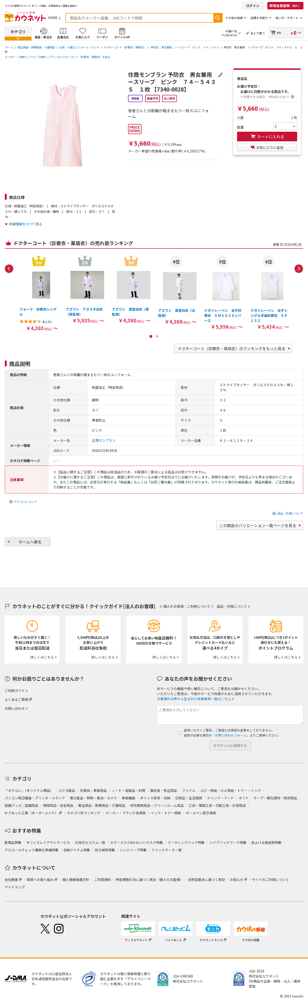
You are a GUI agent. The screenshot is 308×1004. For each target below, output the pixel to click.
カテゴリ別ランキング (84, 812)
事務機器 (128, 797)
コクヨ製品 (66, 790)
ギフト (244, 797)
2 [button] (157, 336)
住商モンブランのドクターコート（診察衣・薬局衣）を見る (74, 57)
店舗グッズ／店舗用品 (21, 805)
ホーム (9, 47)
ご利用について (199, 606)
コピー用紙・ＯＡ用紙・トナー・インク (230, 790)
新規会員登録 (285, 5)
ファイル (188, 790)
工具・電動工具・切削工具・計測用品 (217, 805)
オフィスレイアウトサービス (48, 842)
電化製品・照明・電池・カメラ (93, 797)
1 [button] (150, 336)
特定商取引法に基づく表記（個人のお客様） (149, 879)
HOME (53, 17)
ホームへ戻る (30, 542)
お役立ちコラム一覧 (90, 842)
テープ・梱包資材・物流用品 (275, 797)
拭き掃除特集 (105, 850)
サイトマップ (15, 887)
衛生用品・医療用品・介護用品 (36, 47)
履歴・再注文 (43, 37)
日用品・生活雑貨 (188, 797)
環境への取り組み (40, 879)
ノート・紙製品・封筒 (128, 790)
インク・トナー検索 (166, 812)
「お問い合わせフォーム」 (231, 735)
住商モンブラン (28, 57)
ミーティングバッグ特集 (186, 842)
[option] (39, 293)
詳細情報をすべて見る (25, 224)
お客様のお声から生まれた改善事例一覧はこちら (194, 698)
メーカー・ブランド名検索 (125, 812)
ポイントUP (122, 37)
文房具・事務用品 (93, 790)
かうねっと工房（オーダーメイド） (31, 812)
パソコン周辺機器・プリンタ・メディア (35, 797)
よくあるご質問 (16, 699)
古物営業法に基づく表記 (206, 879)
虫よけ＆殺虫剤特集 (266, 842)
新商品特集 (13, 842)
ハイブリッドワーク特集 (227, 842)
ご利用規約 (102, 879)
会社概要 (11, 879)
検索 (217, 17)
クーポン (102, 37)
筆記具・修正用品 (163, 790)
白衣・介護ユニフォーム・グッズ (79, 47)
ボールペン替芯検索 (201, 812)
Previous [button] (9, 268)
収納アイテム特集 (76, 850)
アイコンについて (25, 502)
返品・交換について (290, 513)
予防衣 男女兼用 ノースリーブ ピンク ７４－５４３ (185, 47)
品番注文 (63, 37)
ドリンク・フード (220, 797)
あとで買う (257, 33)
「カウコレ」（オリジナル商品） (29, 790)
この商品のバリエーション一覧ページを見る (257, 525)
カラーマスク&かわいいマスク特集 (136, 842)
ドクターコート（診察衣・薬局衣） (125, 47)
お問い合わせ (15, 708)
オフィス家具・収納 (155, 797)
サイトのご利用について (270, 879)
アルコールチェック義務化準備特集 (31, 850)
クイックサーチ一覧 (166, 850)
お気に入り (83, 37)
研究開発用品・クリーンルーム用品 (157, 805)
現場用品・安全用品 (58, 805)
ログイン (252, 5)
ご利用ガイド (15, 690)
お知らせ (236, 879)
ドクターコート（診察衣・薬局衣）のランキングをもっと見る (231, 348)
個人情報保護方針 (75, 879)
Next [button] (299, 268)
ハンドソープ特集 (133, 850)
